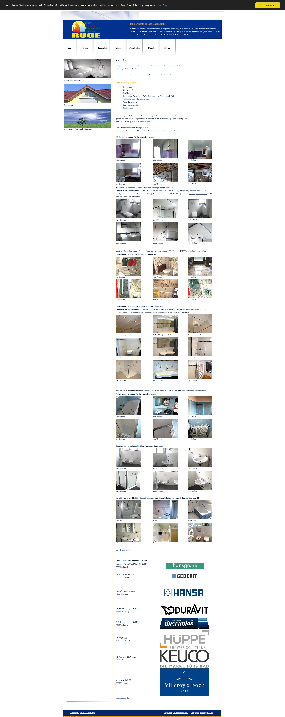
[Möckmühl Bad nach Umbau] (128, 217)
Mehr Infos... (170, 6)
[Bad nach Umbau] (128, 356)
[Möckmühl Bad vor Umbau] (128, 158)
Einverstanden (267, 5)
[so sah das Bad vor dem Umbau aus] (128, 415)
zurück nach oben (123, 550)
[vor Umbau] (128, 275)
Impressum (168, 713)
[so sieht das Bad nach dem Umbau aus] (128, 466)
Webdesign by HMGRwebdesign (82, 713)
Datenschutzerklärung (181, 713)
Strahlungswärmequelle (198, 194)
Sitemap (203, 713)
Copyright (195, 713)
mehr (203, 35)
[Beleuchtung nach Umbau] (128, 333)
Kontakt (177, 131)
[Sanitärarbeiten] (128, 518)
